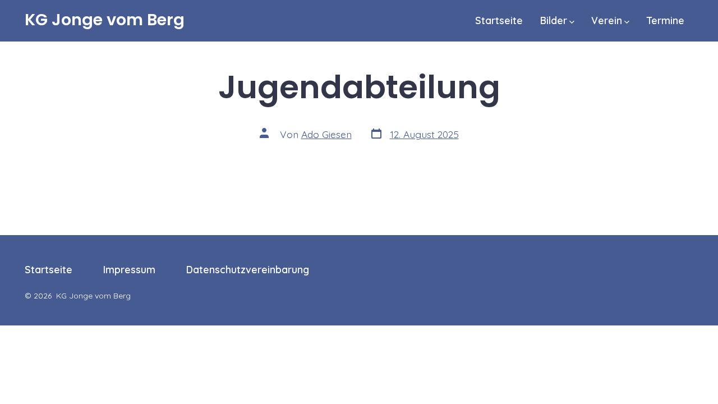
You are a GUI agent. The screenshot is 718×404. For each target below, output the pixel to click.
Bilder (553, 20)
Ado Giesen (326, 134)
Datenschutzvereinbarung (247, 269)
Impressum (129, 269)
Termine (665, 20)
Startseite (499, 20)
